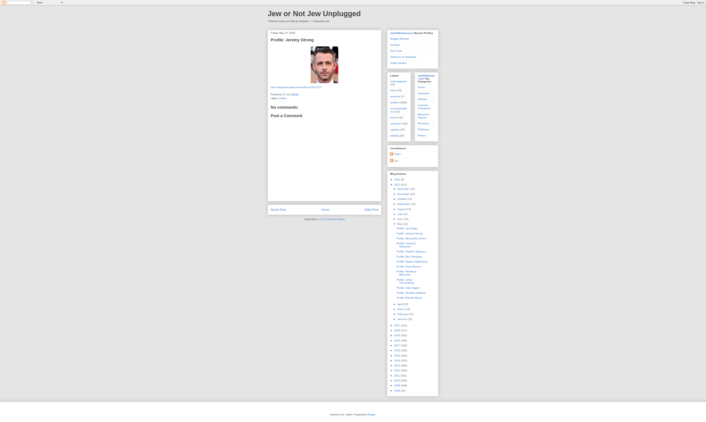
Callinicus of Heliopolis (403, 56)
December (403, 188)
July (400, 214)
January (402, 319)
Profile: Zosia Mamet (409, 266)
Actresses (423, 93)
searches (395, 123)
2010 (397, 380)
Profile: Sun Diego (407, 228)
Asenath (395, 44)
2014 (397, 360)
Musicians (423, 123)
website (394, 135)
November (403, 194)
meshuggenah (398, 81)
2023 (397, 179)
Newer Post (278, 209)
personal (395, 96)
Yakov (397, 154)
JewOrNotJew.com (401, 33)
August (401, 209)
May (400, 223)
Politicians (423, 129)
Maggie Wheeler (399, 38)
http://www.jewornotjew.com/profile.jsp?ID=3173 (296, 87)
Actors (421, 87)
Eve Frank (396, 50)
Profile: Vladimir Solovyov (411, 251)
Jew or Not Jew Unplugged (314, 14)
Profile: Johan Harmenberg (405, 281)
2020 (397, 330)
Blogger (371, 414)
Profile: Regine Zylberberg (412, 261)
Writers (422, 135)
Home (325, 209)
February (403, 314)
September (404, 203)
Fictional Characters (424, 107)
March (401, 309)
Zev (396, 160)
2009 (397, 385)
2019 (397, 335)
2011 (397, 375)
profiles (283, 98)
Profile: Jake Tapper (408, 287)
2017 (397, 345)
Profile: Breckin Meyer (409, 297)
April (400, 304)
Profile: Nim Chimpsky (409, 256)
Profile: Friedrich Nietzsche (406, 245)
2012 (397, 370)
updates (395, 129)
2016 (397, 350)
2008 (397, 390)
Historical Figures (423, 116)
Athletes (422, 99)
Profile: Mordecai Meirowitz (406, 273)
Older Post (371, 209)
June (400, 219)
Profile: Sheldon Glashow (411, 292)
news (393, 90)
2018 (397, 340)
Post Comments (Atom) (332, 219)
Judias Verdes (398, 62)
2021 (397, 325)
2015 (397, 355)
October (402, 199)
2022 (397, 184)
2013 (397, 365)
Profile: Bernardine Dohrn (411, 238)
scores (394, 117)
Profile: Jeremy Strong (409, 233)
